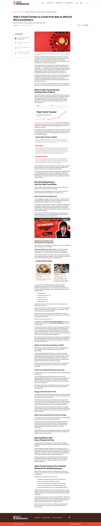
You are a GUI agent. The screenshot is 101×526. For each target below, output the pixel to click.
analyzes (42, 68)
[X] (84, 25)
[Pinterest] (79, 25)
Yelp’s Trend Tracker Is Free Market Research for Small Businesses (24, 52)
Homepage (37, 517)
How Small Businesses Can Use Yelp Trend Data (24, 43)
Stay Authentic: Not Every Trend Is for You (24, 48)
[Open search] (87, 3)
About (81, 2)
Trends (77, 2)
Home (43, 2)
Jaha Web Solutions (84, 524)
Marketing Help (59, 2)
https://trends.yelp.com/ (50, 122)
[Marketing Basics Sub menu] (73, 2)
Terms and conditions (57, 517)
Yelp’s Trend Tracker (39, 122)
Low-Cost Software (50, 2)
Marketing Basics (68, 2)
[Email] (87, 25)
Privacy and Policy (45, 517)
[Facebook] (82, 25)
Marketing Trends (21, 12)
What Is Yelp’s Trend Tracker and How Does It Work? (23, 38)
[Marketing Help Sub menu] (62, 2)
